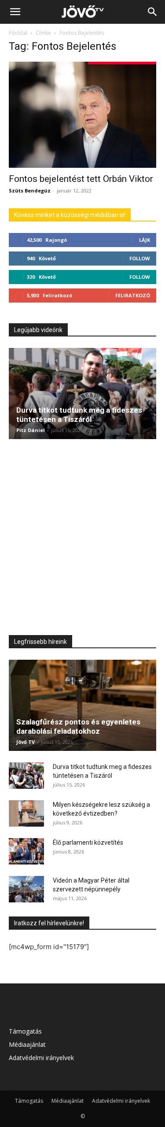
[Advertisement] (82, 535)
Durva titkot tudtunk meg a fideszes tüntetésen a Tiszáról (79, 415)
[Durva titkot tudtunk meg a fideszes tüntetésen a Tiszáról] (82, 393)
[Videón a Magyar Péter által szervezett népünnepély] (26, 889)
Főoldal (18, 33)
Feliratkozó (132, 295)
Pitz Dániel (30, 430)
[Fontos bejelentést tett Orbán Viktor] (82, 115)
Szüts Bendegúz (30, 190)
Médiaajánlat (27, 1044)
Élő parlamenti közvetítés (88, 842)
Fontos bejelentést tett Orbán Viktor (81, 179)
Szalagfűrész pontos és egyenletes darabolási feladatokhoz (78, 726)
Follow (139, 258)
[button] (15, 12)
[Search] (152, 12)
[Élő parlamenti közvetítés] (26, 851)
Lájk (144, 239)
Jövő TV (25, 742)
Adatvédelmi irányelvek (41, 1057)
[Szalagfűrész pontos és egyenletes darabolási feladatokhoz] (82, 705)
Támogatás (25, 1031)
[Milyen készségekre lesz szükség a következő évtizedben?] (26, 813)
